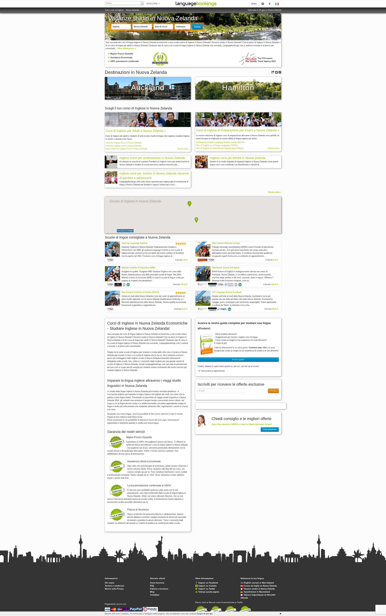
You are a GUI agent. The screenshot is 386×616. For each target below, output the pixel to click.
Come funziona (157, 583)
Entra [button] (254, 4)
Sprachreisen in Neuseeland (257, 592)
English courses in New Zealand (259, 583)
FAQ (152, 586)
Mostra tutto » (183, 149)
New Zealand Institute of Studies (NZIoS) (140, 292)
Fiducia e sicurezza (159, 589)
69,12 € (184, 309)
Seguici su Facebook (208, 583)
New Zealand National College (226, 243)
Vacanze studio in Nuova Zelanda (259, 589)
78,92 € (275, 309)
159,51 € (274, 284)
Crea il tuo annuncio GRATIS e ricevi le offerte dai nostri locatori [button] (242, 424)
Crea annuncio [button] (270, 429)
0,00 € (275, 260)
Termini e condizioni (114, 586)
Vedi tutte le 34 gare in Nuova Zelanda (264, 10)
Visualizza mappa (125, 230)
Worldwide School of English (225, 267)
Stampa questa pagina (208, 592)
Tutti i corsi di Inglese (114, 10)
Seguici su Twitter (206, 589)
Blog (152, 592)
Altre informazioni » (126, 48)
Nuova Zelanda (133, 10)
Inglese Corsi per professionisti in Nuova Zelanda (152, 158)
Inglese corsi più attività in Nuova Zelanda (238, 158)
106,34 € (184, 284)
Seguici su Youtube (207, 586)
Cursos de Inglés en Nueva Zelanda (260, 586)
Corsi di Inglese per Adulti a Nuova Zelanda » (136, 130)
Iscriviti (273, 391)
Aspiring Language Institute (134, 243)
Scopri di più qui (205, 614)
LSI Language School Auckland (227, 292)
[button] (189, 204)
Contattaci (154, 595)
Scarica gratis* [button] (238, 359)
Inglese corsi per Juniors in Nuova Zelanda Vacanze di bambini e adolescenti (154, 176)
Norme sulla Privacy (114, 589)
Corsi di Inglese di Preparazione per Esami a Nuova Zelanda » (237, 130)
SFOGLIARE (152, 4)
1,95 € (185, 260)
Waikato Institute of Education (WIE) (138, 267)
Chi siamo (109, 583)
